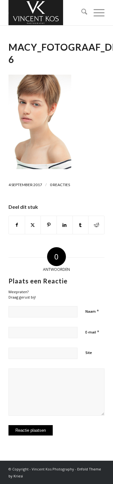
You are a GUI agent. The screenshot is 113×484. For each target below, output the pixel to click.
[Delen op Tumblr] (81, 225)
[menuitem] (81, 12)
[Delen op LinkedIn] (65, 225)
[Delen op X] (33, 225)
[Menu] (96, 12)
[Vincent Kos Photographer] (46, 12)
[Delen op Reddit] (96, 225)
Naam (92, 311)
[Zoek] (81, 12)
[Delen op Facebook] (17, 225)
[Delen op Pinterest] (48, 225)
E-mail (92, 332)
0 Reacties (60, 184)
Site (88, 352)
